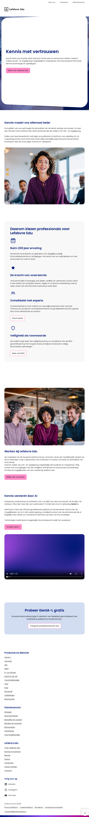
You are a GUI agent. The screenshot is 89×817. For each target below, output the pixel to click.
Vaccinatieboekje (11, 680)
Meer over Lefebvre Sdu (18, 70)
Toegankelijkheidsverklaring (15, 811)
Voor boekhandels (12, 735)
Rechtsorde (9, 699)
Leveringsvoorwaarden (54, 807)
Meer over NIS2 (18, 353)
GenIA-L (7, 657)
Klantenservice (12, 707)
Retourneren (9, 727)
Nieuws (7, 755)
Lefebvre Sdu (11, 743)
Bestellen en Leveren (13, 720)
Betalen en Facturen (13, 723)
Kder (6, 688)
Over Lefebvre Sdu (12, 748)
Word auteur (17, 318)
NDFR (6, 669)
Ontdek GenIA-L (13, 527)
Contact (8, 770)
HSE (5, 665)
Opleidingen (9, 695)
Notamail (8, 691)
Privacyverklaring (11, 807)
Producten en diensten (16, 652)
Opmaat (8, 661)
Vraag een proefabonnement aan (44, 626)
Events (7, 759)
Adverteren (9, 731)
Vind (6, 684)
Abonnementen (11, 716)
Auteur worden (10, 767)
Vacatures (8, 763)
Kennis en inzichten (12, 751)
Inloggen (8, 712)
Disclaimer (39, 807)
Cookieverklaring (26, 807)
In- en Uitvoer (10, 672)
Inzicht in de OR (10, 676)
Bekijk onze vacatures (15, 477)
